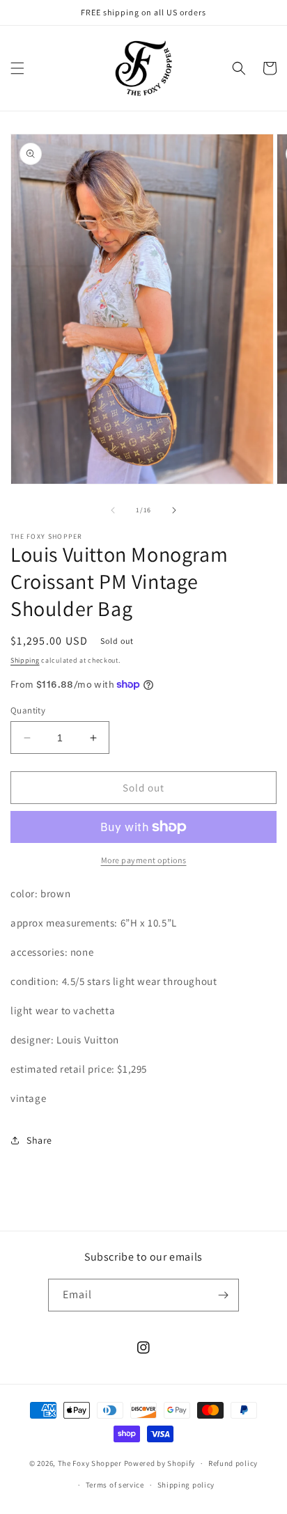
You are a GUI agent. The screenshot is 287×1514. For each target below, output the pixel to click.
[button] (17, 68)
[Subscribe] (223, 1295)
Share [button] (39, 1140)
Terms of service (115, 1485)
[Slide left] (113, 510)
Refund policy (233, 1463)
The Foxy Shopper (90, 1463)
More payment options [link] (144, 860)
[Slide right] (174, 510)
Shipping (25, 660)
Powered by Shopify (160, 1463)
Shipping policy (186, 1485)
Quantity (27, 710)
